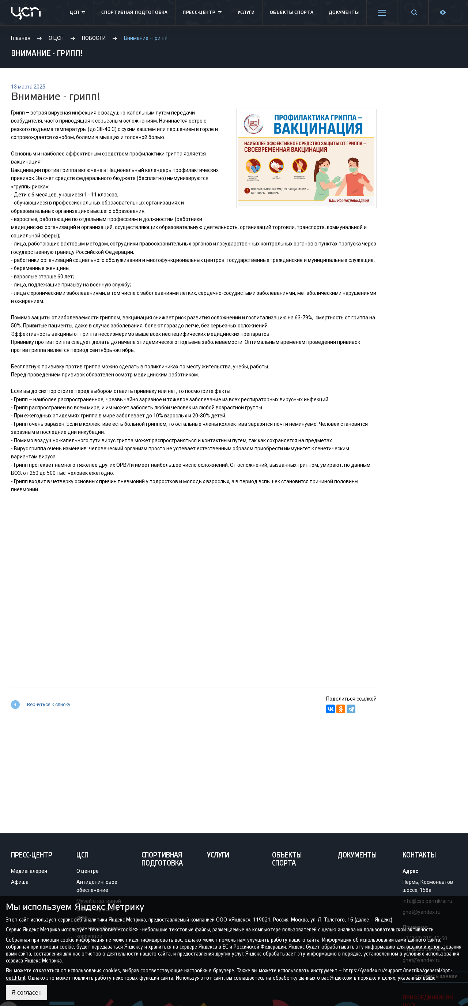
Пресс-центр (199, 12)
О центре (87, 871)
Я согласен (26, 993)
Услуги (246, 12)
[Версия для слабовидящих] (443, 12)
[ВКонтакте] (330, 709)
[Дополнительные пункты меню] (382, 13)
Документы (344, 12)
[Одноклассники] (340, 709)
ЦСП (74, 12)
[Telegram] (351, 709)
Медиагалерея (29, 871)
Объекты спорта (292, 12)
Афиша (20, 882)
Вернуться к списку (48, 704)
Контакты (419, 855)
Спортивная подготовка (134, 12)
